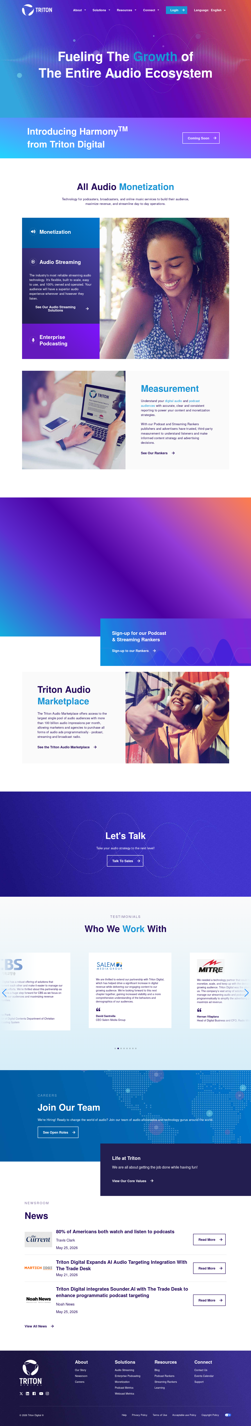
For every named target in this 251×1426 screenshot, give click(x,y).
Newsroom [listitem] (81, 1376)
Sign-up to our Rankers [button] (130, 650)
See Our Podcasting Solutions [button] (53, 343)
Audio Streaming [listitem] (124, 1370)
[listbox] (79, 10)
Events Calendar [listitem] (204, 1376)
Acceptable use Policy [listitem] (184, 1415)
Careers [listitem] (79, 1381)
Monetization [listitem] (122, 1382)
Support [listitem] (199, 1381)
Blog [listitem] (157, 1370)
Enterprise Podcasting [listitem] (127, 1376)
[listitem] (21, 1394)
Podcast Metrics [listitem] (124, 1387)
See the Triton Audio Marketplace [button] (63, 747)
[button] (115, 1048)
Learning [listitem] (160, 1387)
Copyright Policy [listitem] (210, 1415)
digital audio (173, 401)
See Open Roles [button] (55, 1132)
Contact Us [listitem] (200, 1370)
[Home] (38, 10)
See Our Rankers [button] (154, 453)
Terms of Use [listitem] (160, 1415)
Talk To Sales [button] (122, 860)
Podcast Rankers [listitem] (164, 1376)
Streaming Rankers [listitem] (166, 1382)
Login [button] (174, 10)
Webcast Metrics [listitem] (124, 1393)
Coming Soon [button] (198, 138)
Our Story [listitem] (80, 1370)
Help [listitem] (124, 1415)
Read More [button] (206, 1239)
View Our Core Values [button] (129, 1180)
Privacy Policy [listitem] (139, 1415)
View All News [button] (36, 1326)
